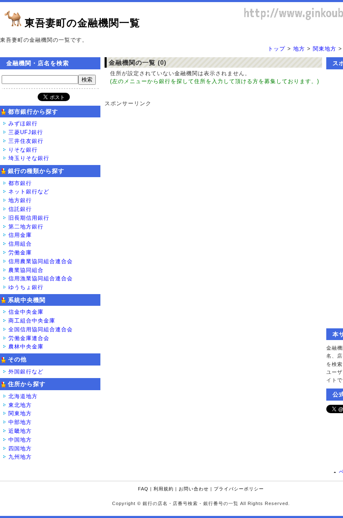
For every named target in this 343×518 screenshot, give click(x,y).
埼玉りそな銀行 (28, 158)
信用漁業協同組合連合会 (40, 278)
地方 (299, 49)
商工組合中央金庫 (31, 320)
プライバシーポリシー (239, 488)
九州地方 (20, 457)
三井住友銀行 (26, 141)
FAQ (143, 488)
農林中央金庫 (26, 346)
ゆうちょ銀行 (26, 287)
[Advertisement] (209, 160)
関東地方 (324, 49)
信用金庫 (20, 235)
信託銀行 (20, 209)
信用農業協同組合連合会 (40, 261)
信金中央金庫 (26, 312)
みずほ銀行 (23, 123)
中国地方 (20, 440)
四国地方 (20, 448)
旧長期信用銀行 (28, 218)
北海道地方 (23, 396)
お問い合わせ (194, 488)
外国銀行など (26, 371)
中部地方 (20, 422)
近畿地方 (20, 431)
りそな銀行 (23, 150)
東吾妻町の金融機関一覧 (82, 22)
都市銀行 (20, 183)
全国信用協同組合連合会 (40, 329)
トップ (276, 49)
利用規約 (164, 488)
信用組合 (20, 244)
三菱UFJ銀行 (25, 132)
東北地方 (20, 405)
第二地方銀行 (26, 226)
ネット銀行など (28, 191)
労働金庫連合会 (28, 338)
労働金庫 (20, 252)
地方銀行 (20, 200)
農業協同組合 (26, 270)
